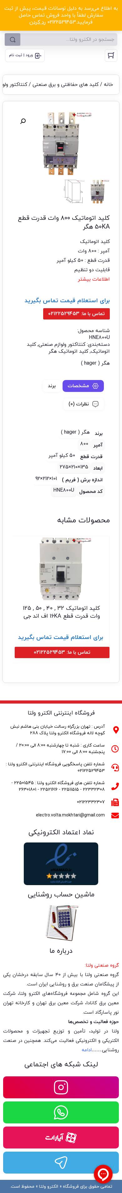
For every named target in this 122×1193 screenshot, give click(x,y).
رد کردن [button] (37, 22)
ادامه (87, 1050)
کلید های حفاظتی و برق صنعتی (66, 84)
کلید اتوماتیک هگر (68, 351)
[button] (22, 121)
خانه (108, 84)
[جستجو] (12, 39)
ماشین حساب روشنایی (61, 895)
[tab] (83, 386)
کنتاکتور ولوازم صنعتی (61, 344)
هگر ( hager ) (95, 363)
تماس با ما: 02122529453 (76, 313)
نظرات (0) (79, 404)
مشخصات (78, 386)
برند (52, 386)
